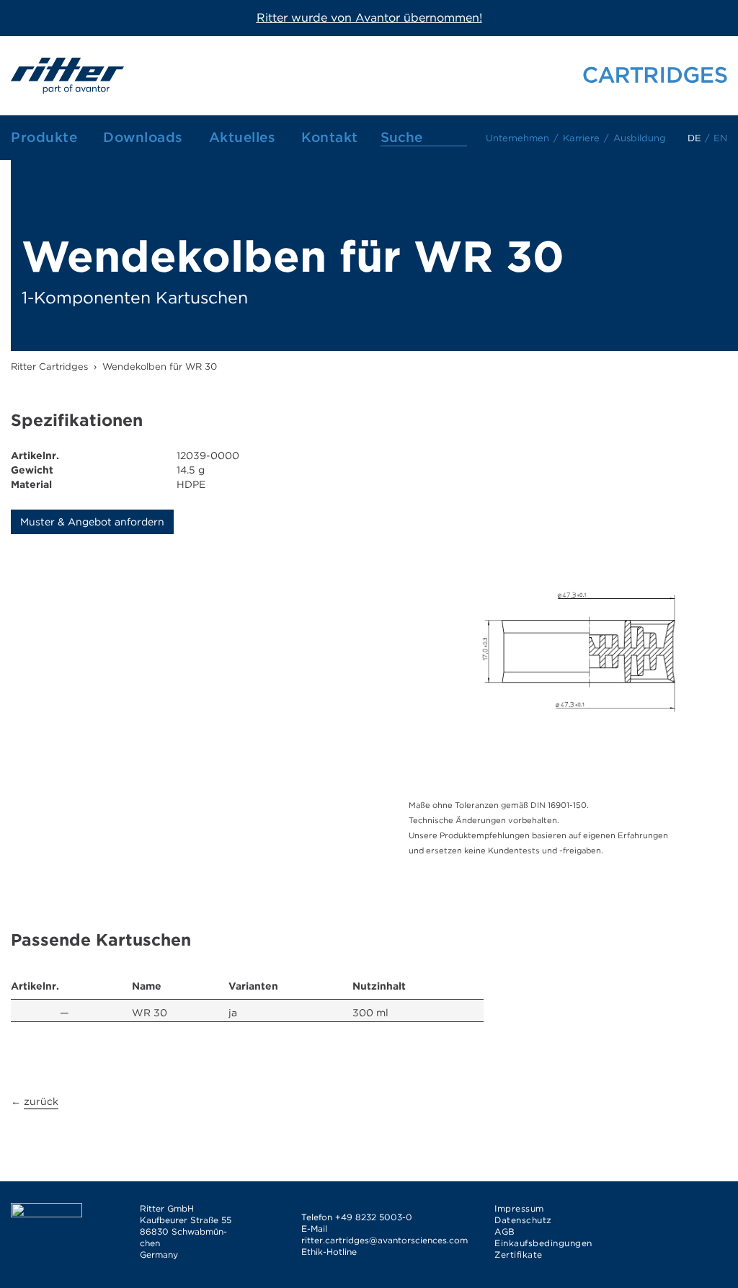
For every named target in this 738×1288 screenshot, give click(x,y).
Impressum (519, 1208)
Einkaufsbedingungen (543, 1243)
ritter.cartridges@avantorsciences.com (384, 1240)
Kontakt (329, 137)
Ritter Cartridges (49, 366)
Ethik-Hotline (329, 1251)
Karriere (581, 138)
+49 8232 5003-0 (373, 1217)
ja (232, 1012)
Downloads (143, 137)
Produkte (44, 137)
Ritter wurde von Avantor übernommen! (369, 18)
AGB (504, 1231)
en (720, 138)
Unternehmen (517, 138)
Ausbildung (639, 138)
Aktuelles (242, 137)
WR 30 (149, 1012)
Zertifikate (518, 1254)
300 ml (370, 1012)
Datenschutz (523, 1219)
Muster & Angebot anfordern (92, 522)
